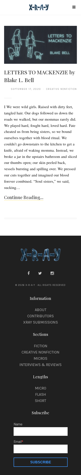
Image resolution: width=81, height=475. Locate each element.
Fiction (40, 346)
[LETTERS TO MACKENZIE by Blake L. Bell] (40, 44)
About (40, 309)
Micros (40, 358)
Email (18, 442)
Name (18, 424)
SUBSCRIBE (40, 462)
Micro (40, 388)
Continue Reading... (23, 197)
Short (40, 400)
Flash (40, 394)
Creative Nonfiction (40, 352)
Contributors (40, 316)
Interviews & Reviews (40, 364)
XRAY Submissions (40, 322)
